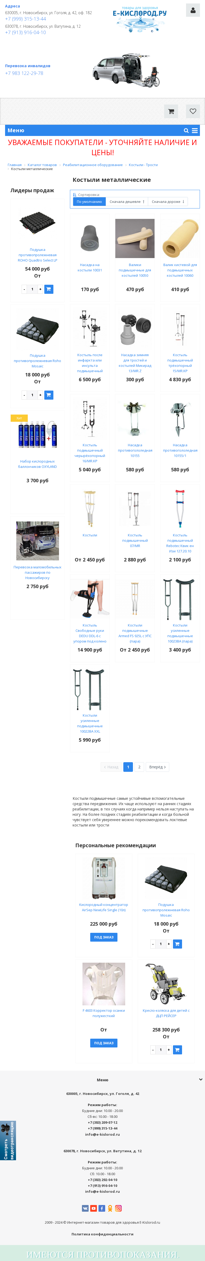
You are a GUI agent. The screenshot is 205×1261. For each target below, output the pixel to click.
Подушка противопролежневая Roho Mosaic (37, 360)
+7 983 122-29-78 (24, 73)
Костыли (90, 535)
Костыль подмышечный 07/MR (135, 540)
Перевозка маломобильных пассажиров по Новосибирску (37, 572)
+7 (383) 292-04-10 (102, 1179)
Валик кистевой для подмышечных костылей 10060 (180, 270)
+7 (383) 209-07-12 (102, 1122)
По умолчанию (89, 201)
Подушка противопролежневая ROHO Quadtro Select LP (37, 255)
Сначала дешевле (125, 201)
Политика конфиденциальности (102, 1234)
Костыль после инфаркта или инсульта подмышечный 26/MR (90, 365)
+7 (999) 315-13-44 (25, 18)
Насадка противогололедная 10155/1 (180, 450)
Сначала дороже (166, 201)
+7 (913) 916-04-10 (25, 32)
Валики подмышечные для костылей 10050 (135, 270)
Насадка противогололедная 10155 (135, 450)
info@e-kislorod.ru (102, 1134)
